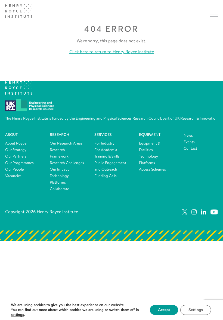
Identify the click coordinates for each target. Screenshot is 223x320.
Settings (195, 309)
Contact (190, 148)
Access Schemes (152, 169)
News (188, 135)
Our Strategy (15, 149)
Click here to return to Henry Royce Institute (111, 52)
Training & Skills (106, 156)
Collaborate (59, 188)
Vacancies (13, 175)
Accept (164, 309)
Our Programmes (19, 162)
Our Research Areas (66, 143)
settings (17, 314)
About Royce (15, 143)
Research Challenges (67, 162)
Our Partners (15, 156)
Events (189, 141)
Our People (14, 169)
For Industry (104, 143)
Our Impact (59, 169)
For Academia (105, 149)
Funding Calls (105, 175)
